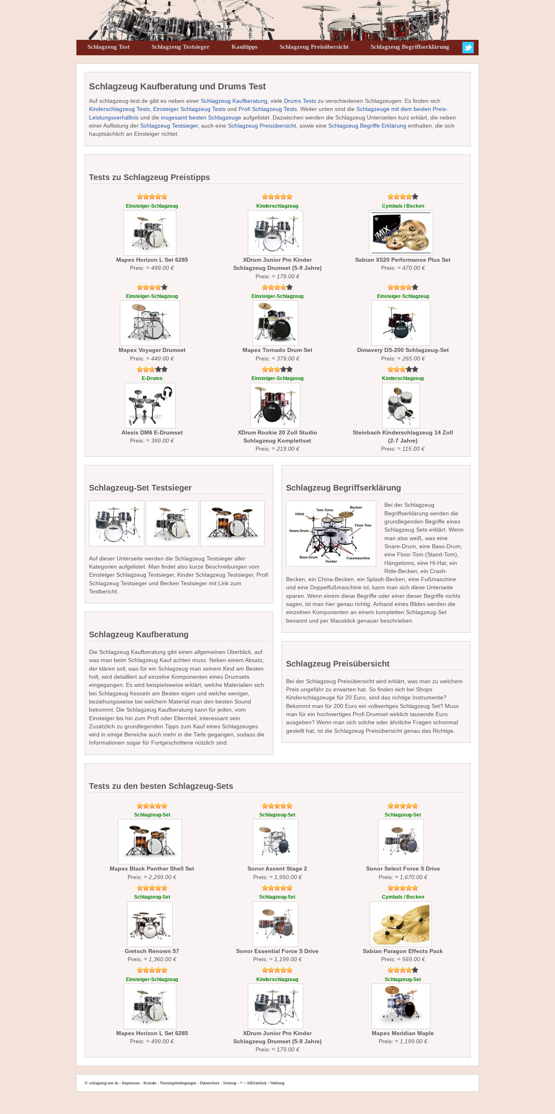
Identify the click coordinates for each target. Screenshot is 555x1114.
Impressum (131, 1083)
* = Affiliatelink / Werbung (262, 1083)
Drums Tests (300, 101)
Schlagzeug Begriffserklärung (410, 46)
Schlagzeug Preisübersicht (314, 46)
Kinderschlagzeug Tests (119, 109)
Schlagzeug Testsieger (181, 46)
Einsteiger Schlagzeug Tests (189, 109)
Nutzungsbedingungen (178, 1083)
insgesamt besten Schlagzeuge (201, 117)
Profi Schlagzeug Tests (267, 109)
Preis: (152, 237)
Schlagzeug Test (108, 46)
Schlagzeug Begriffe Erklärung (367, 125)
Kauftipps (245, 46)
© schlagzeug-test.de (101, 1083)
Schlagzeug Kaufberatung (234, 101)
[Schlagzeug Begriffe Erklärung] (331, 534)
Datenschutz (209, 1083)
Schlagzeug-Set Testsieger (140, 488)
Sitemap (229, 1083)
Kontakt (149, 1083)
